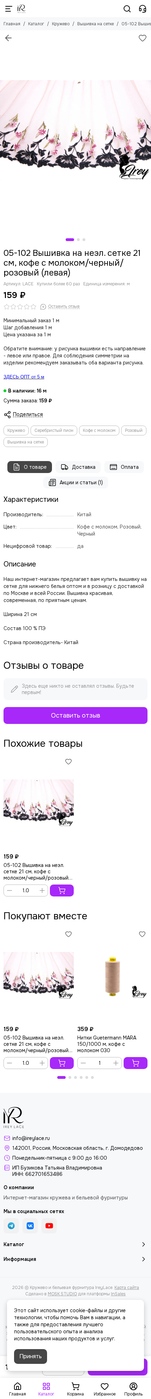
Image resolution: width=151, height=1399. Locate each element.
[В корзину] (62, 890)
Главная (12, 24)
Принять (30, 1356)
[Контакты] (142, 9)
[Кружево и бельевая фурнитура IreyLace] (22, 9)
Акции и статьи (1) (81, 482)
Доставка (84, 467)
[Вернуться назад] (8, 38)
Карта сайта (126, 1287)
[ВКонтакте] (30, 1225)
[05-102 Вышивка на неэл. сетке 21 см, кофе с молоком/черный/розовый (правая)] (39, 803)
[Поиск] (127, 9)
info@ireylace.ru (31, 1138)
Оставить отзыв (75, 715)
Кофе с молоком (99, 430)
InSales (118, 1294)
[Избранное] (143, 38)
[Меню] (9, 9)
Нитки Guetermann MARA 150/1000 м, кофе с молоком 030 (106, 1044)
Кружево (61, 24)
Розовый (134, 430)
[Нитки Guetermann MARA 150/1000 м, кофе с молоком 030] (112, 975)
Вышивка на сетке (95, 24)
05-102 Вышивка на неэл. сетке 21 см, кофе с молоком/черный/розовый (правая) (36, 871)
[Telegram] (11, 1225)
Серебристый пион (53, 430)
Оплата (130, 467)
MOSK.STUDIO (62, 1294)
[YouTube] (49, 1225)
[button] (70, 239)
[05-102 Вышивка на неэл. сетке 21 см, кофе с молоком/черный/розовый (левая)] (75, 130)
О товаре (35, 467)
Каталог (36, 24)
